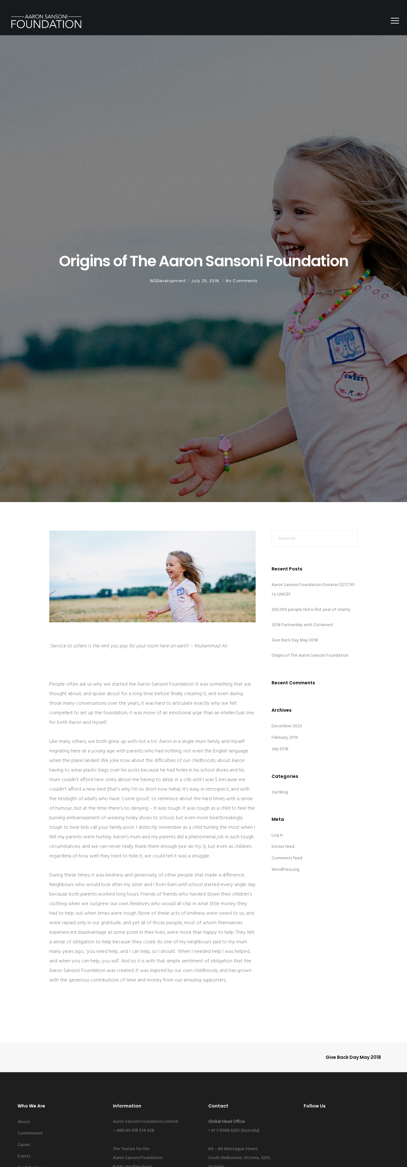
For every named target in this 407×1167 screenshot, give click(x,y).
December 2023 (287, 726)
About (23, 1122)
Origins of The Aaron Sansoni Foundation (310, 655)
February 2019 (285, 737)
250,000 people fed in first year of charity (311, 609)
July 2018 (280, 749)
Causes (23, 1145)
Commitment (30, 1133)
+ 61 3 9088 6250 (224, 1130)
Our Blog (280, 792)
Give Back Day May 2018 (295, 640)
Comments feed (287, 858)
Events (23, 1156)
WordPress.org (285, 869)
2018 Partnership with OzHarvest (302, 625)
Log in (277, 835)
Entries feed (283, 846)
